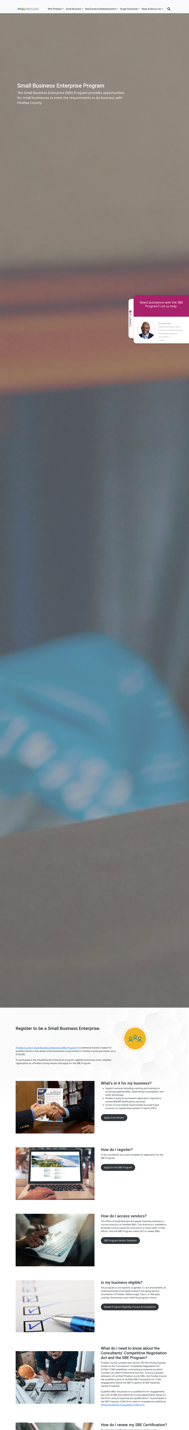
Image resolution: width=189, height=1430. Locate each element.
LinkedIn (161, 340)
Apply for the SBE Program (118, 1167)
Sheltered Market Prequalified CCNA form (123, 1404)
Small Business (73, 8)
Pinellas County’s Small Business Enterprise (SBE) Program (46, 1047)
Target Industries (129, 8)
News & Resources (151, 8)
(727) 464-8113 (164, 337)
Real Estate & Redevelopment (100, 8)
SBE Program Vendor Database (120, 1240)
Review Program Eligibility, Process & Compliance (130, 1306)
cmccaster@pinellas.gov (167, 334)
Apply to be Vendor (114, 1117)
